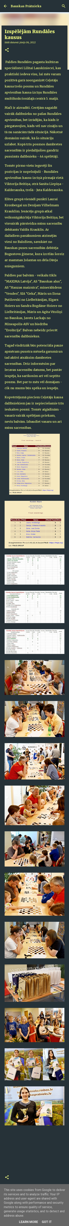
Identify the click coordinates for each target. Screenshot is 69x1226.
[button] (7, 50)
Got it (47, 1222)
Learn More (28, 1222)
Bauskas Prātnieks (26, 6)
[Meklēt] (63, 6)
